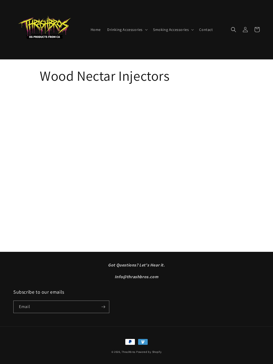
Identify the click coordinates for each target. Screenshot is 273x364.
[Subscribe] (103, 307)
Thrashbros (128, 352)
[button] (127, 29)
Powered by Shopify (149, 352)
